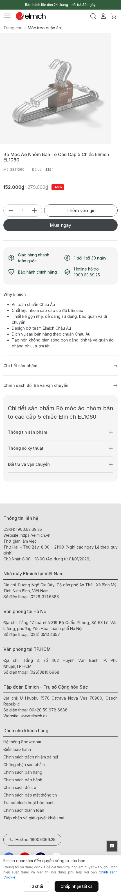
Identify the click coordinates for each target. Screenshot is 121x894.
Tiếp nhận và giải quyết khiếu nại (33, 817)
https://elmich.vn (35, 535)
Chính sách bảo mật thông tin (30, 795)
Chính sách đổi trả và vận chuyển (35, 385)
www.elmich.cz (34, 715)
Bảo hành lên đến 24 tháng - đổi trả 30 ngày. (60, 5)
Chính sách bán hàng (22, 772)
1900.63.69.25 (29, 529)
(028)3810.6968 (44, 672)
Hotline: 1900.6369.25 (35, 839)
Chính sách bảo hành (22, 779)
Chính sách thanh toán (23, 810)
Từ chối (36, 886)
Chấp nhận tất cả (76, 886)
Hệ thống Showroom (22, 741)
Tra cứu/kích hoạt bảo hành (29, 802)
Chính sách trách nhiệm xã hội (30, 757)
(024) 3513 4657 (44, 634)
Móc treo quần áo (44, 27)
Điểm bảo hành (17, 749)
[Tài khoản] (103, 16)
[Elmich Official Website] (31, 16)
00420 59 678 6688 (48, 709)
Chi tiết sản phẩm (20, 365)
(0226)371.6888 (44, 596)
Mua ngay (60, 225)
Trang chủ (12, 27)
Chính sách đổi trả (19, 787)
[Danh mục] (7, 16)
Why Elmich (14, 294)
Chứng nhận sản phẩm (24, 764)
